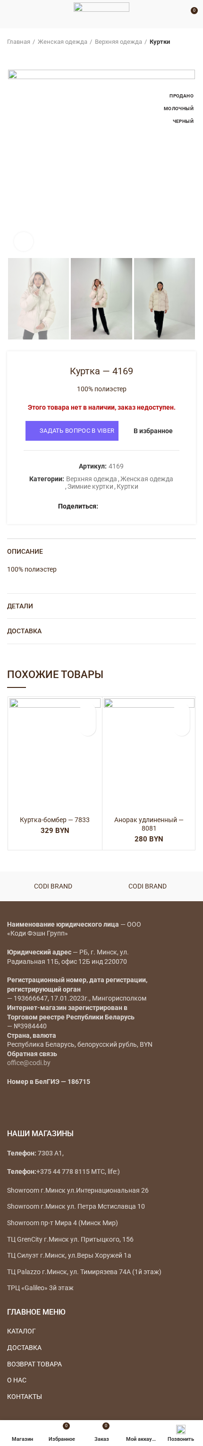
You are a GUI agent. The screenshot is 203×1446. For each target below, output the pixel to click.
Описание (25, 551)
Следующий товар (30, 55)
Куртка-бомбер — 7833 (55, 820)
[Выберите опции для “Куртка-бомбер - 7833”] (87, 727)
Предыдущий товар (12, 55)
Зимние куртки (90, 486)
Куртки (160, 41)
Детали (20, 606)
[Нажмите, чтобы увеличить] (23, 241)
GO (176, 14)
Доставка (24, 631)
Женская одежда (62, 41)
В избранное (153, 431)
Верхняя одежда (118, 41)
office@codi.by (29, 1062)
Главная (18, 41)
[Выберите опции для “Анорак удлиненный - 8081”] (181, 727)
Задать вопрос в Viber (77, 430)
